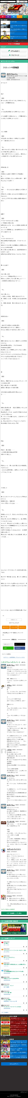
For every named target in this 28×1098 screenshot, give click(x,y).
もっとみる (3, 1036)
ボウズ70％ (6, 952)
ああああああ (7, 973)
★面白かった (14, 619)
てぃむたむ (11, 821)
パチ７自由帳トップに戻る (14, 913)
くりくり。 (6, 966)
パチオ (9, 750)
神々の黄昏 (6, 987)
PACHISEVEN (15, 1095)
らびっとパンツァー (14, 849)
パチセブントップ (4, 41)
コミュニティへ (14, 1064)
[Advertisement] (14, 1077)
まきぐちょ (12, 74)
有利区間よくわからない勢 (10, 1001)
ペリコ (9, 896)
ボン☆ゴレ (6, 945)
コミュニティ (10, 41)
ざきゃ (9, 685)
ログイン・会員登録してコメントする (14, 657)
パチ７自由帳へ (5, 1012)
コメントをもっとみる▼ (8, 909)
